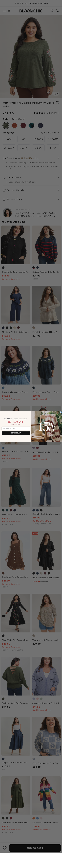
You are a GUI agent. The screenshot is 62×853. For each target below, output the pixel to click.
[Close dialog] (61, 412)
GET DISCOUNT (16, 433)
